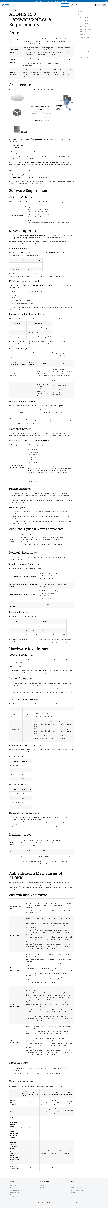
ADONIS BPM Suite (74, 1188)
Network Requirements (85, 34)
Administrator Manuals (54, 5)
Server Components (84, 23)
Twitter (42, 1185)
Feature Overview (84, 57)
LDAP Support (83, 54)
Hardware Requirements (83, 37)
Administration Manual (15, 1190)
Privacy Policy (74, 1202)
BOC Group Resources (76, 1194)
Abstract (80, 11)
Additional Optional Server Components (86, 30)
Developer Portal (74, 1197)
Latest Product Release (76, 1190)
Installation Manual (14, 1192)
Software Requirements (83, 17)
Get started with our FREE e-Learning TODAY (62, 1)
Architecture (81, 14)
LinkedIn (42, 1188)
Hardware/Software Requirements (18, 1194)
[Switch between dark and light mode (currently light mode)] (91, 5)
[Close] (106, 1)
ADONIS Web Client (84, 20)
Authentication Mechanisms (86, 51)
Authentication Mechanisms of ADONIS (87, 48)
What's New (64, 5)
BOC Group (73, 1185)
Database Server (83, 26)
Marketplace (73, 1192)
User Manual (43, 5)
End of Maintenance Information (18, 1197)
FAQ (71, 5)
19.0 (86, 5)
